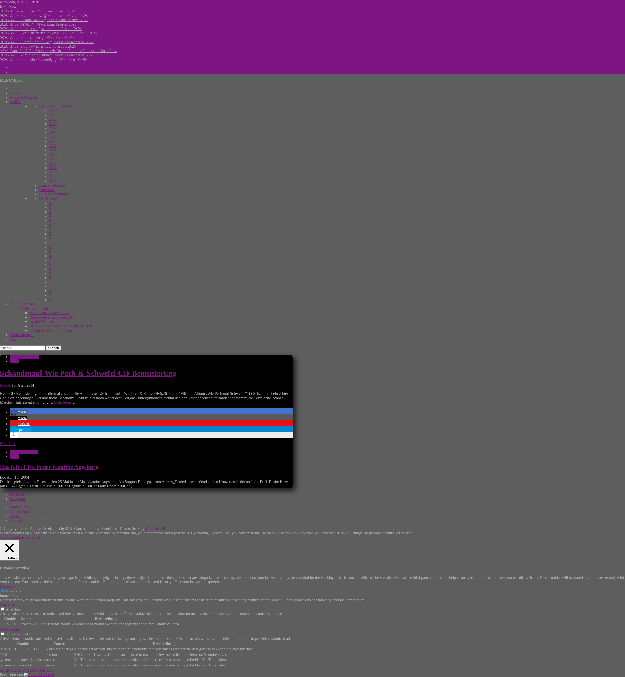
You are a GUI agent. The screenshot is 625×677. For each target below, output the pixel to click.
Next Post (7, 444)
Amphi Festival (41, 322)
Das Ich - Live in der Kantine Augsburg (49, 467)
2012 (53, 146)
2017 (53, 137)
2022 (53, 119)
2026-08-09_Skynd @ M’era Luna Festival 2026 (38, 46)
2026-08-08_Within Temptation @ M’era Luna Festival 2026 (47, 55)
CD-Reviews (49, 198)
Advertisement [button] (11, 629)
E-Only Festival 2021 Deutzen (52, 330)
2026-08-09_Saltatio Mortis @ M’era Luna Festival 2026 (44, 20)
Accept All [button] (34, 537)
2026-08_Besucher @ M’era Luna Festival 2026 (37, 11)
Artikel (15, 102)
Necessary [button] (8, 586)
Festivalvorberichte (34, 308)
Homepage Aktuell (24, 357)
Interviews (47, 190)
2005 (53, 176)
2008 (53, 163)
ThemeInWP (155, 529)
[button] (11, 80)
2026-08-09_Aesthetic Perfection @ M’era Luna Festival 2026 (48, 33)
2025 (53, 115)
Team (14, 339)
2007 (53, 168)
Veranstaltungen (22, 335)
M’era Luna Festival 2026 (49, 313)
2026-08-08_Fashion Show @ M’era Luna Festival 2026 (44, 15)
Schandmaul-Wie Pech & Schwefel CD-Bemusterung (88, 373)
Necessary (14, 591)
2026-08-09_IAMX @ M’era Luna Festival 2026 (38, 24)
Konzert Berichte (52, 185)
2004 (53, 181)
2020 (53, 124)
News (14, 93)
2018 (53, 132)
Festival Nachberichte (56, 106)
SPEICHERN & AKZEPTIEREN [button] (26, 670)
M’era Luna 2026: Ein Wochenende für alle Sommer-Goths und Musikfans (58, 50)
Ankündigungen (22, 304)
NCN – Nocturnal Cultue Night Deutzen (60, 326)
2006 (53, 172)
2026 (53, 110)
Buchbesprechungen (55, 194)
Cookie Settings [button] (12, 537)
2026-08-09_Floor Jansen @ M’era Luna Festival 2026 (42, 37)
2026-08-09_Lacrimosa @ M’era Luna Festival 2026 (41, 28)
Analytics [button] (7, 604)
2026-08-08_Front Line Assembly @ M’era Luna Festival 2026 (49, 59)
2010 (53, 154)
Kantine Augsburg (24, 452)
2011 (52, 150)
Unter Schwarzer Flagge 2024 (52, 317)
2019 (53, 128)
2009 (53, 159)
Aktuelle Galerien (23, 97)
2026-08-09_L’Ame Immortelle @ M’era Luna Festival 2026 (47, 42)
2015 (53, 141)
